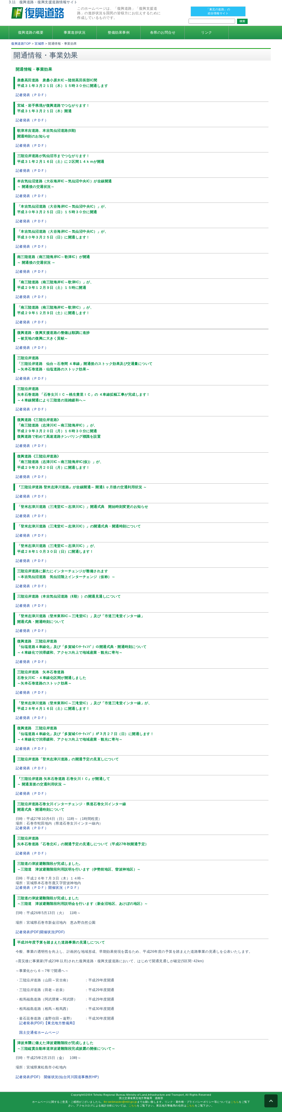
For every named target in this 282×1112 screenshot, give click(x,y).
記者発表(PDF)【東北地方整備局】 (47, 1023)
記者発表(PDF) (28, 932)
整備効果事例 (119, 32)
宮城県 (39, 43)
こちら (235, 1101)
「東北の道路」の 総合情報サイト (218, 11)
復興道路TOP (21, 43)
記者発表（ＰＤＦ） (32, 95)
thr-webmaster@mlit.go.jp (120, 1101)
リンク (206, 32)
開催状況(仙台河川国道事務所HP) (71, 1077)
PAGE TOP (271, 1101)
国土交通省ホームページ (39, 1032)
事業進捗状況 (74, 32)
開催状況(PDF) (52, 932)
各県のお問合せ (163, 32)
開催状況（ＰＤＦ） (64, 887)
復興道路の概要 (31, 32)
